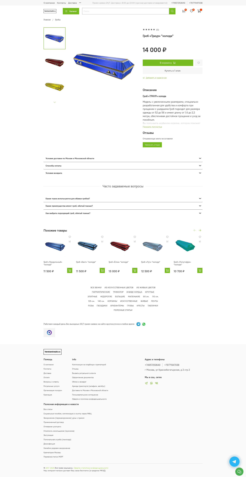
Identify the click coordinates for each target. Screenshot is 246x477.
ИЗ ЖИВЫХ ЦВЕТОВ (145, 287)
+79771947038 (195, 3)
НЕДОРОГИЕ (106, 296)
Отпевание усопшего (52, 426)
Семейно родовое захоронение (57, 448)
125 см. (91, 301)
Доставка (72, 3)
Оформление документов (83, 377)
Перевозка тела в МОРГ (53, 457)
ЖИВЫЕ (144, 301)
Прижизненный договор (54, 422)
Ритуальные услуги (51, 386)
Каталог (73, 11)
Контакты (61, 3)
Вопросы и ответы (51, 382)
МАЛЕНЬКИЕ (134, 296)
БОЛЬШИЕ (120, 296)
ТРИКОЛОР (118, 292)
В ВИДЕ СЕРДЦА (134, 292)
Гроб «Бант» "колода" (86, 262)
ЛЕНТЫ (154, 301)
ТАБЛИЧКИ (153, 305)
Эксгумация (48, 435)
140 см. (101, 301)
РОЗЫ (91, 305)
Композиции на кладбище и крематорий (89, 364)
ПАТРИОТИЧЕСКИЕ (101, 292)
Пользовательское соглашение (85, 395)
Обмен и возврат (79, 382)
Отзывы (75, 369)
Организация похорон (53, 390)
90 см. (146, 296)
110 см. (155, 296)
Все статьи (48, 409)
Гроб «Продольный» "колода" (53, 263)
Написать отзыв (152, 144)
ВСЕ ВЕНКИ (96, 287)
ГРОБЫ (130, 305)
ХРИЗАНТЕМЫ (117, 305)
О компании (49, 3)
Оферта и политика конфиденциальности (89, 399)
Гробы (58, 19)
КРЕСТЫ (141, 305)
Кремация (48, 395)
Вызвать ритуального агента (84, 373)
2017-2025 (50, 468)
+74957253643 (178, 3)
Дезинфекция (49, 444)
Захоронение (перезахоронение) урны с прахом (64, 418)
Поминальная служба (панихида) (57, 439)
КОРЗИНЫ (112, 301)
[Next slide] (55, 102)
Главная (47, 19)
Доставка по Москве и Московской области (90, 390)
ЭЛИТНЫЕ (92, 296)
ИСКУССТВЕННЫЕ (128, 301)
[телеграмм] (138, 324)
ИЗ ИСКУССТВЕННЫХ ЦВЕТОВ (119, 287)
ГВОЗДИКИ (102, 305)
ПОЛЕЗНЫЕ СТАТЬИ (123, 310)
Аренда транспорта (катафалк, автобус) (88, 386)
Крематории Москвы (52, 452)
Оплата (46, 377)
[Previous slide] (74, 66)
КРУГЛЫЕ (149, 292)
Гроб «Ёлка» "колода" (118, 262)
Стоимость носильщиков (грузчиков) (59, 431)
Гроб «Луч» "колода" (150, 262)
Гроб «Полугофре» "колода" (182, 263)
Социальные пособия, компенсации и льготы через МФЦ (67, 413)
